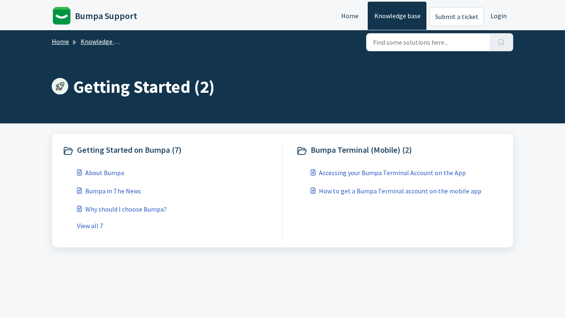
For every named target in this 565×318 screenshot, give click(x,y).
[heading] (170, 151)
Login (499, 16)
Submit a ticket (457, 16)
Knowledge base (397, 16)
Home (350, 16)
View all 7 (90, 226)
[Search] (501, 42)
